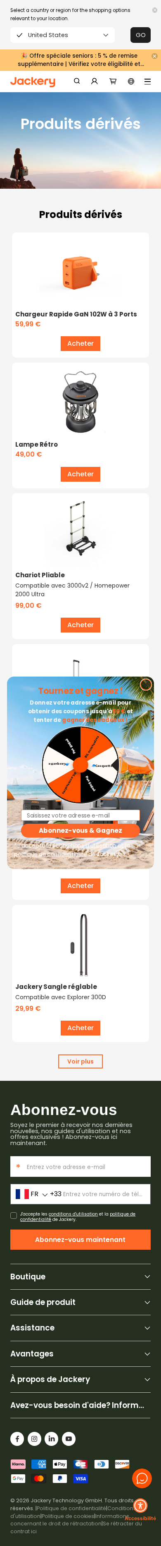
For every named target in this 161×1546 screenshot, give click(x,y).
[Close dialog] (146, 684)
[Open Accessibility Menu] (140, 1505)
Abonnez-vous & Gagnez (80, 830)
